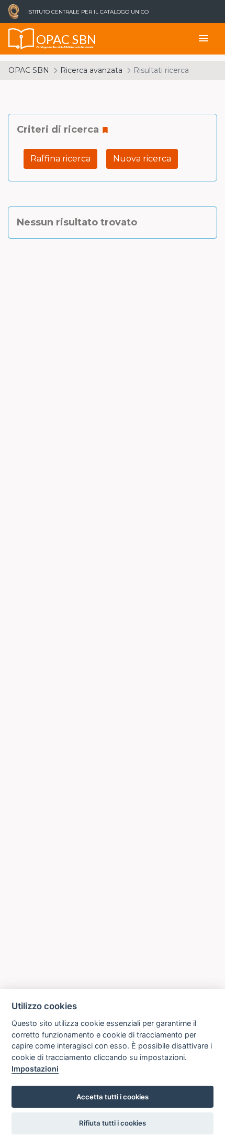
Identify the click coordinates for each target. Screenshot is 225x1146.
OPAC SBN (28, 70)
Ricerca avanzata (91, 70)
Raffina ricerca (60, 159)
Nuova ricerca (142, 159)
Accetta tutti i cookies (112, 1097)
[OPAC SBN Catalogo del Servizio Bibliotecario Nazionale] (21, 39)
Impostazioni (35, 1068)
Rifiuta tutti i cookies (112, 1123)
